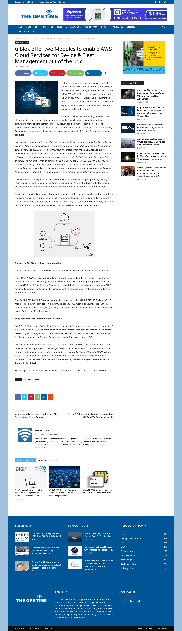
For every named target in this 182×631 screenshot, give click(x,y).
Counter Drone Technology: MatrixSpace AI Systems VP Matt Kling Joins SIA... (150, 128)
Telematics (118, 27)
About (41, 2)
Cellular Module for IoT (33, 380)
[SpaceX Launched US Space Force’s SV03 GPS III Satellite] (75, 537)
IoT (51, 27)
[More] (106, 73)
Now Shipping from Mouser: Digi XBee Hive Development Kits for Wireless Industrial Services (28, 493)
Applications (72, 27)
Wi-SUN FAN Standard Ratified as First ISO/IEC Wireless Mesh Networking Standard (63, 493)
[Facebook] (155, 2)
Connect (62, 2)
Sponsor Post (51, 2)
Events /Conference (27, 32)
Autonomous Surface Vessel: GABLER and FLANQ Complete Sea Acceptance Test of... (151, 142)
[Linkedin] (160, 2)
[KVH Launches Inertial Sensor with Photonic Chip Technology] (75, 551)
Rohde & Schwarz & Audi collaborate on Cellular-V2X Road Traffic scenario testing (91, 416)
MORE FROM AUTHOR (48, 460)
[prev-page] (17, 501)
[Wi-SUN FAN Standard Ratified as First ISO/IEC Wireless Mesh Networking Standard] (64, 477)
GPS (36, 27)
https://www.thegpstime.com (46, 435)
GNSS (28, 27)
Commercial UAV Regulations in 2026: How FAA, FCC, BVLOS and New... (46, 536)
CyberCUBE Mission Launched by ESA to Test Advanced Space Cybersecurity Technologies (151, 156)
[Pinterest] (31, 397)
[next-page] (21, 501)
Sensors (131, 27)
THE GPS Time (42, 430)
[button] (163, 27)
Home (19, 27)
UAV (44, 27)
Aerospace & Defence (132, 83)
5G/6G (59, 27)
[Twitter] (165, 2)
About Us (149, 628)
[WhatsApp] (37, 397)
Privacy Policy (161, 628)
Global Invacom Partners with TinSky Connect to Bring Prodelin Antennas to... (45, 551)
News (103, 27)
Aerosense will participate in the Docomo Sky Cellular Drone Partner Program (36, 416)
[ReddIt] (50, 397)
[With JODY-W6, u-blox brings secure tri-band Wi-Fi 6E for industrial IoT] (98, 477)
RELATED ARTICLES (26, 460)
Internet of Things (30, 38)
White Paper (91, 27)
